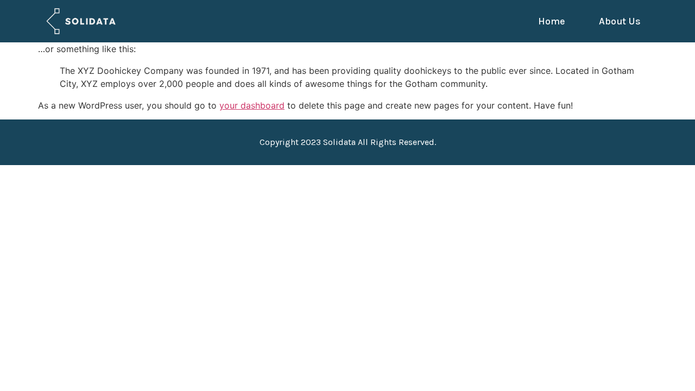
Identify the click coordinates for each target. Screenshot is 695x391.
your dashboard (252, 105)
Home (551, 21)
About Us (620, 21)
